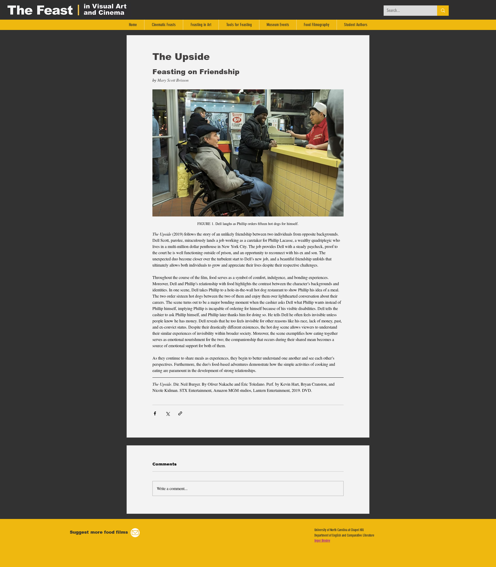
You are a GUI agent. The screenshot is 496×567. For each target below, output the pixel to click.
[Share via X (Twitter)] (167, 413)
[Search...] (443, 10)
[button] (135, 533)
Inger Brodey (322, 540)
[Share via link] (180, 413)
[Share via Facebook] (154, 413)
